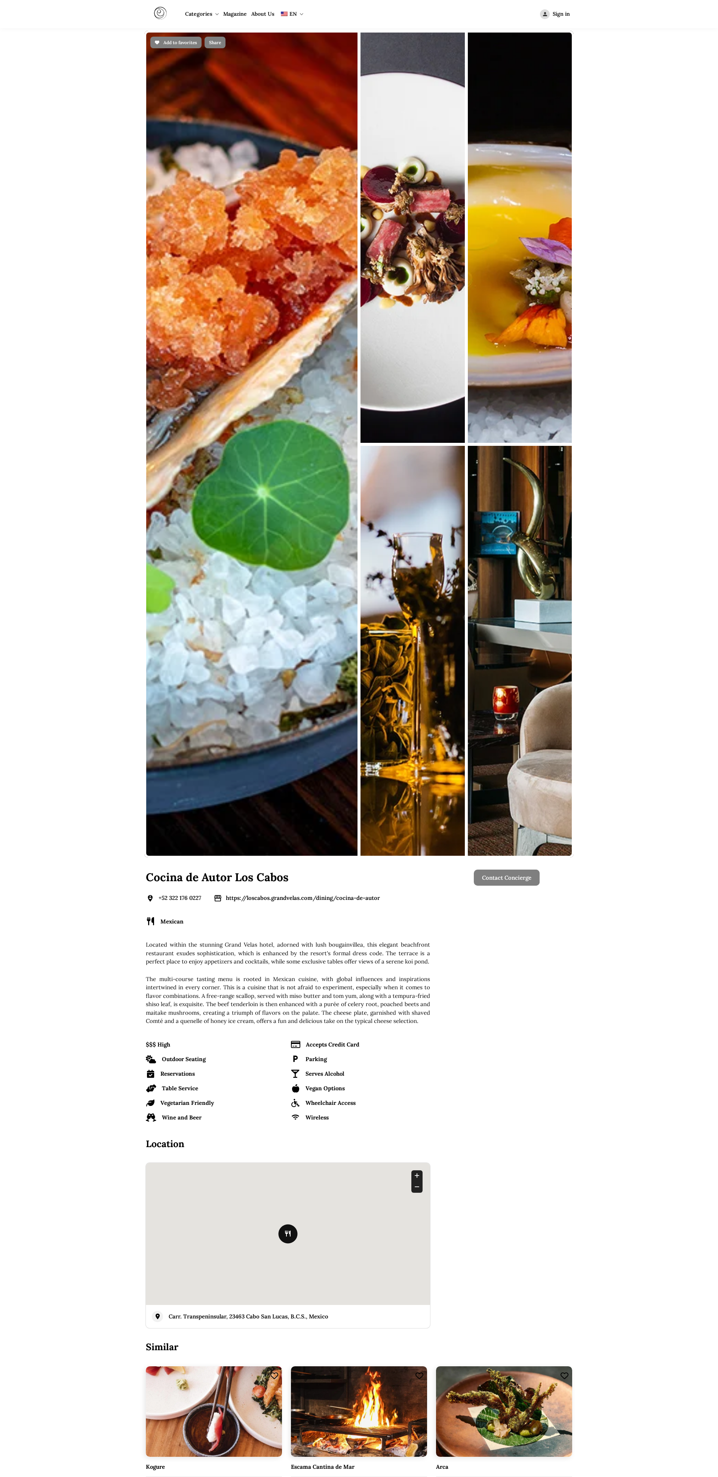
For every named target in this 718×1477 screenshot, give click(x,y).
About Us (262, 13)
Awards (294, 1011)
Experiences (398, 1011)
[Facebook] (338, 1104)
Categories (198, 13)
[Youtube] (379, 1104)
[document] (359, 1300)
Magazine (235, 13)
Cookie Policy (500, 999)
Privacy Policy (500, 986)
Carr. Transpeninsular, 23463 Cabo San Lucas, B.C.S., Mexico (248, 746)
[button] (619, 1126)
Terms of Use (499, 1011)
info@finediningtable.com (534, 1104)
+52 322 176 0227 (180, 328)
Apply (291, 999)
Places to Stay (400, 999)
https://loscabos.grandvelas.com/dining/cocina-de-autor (303, 328)
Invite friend (398, 1024)
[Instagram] (359, 1104)
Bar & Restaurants (405, 986)
